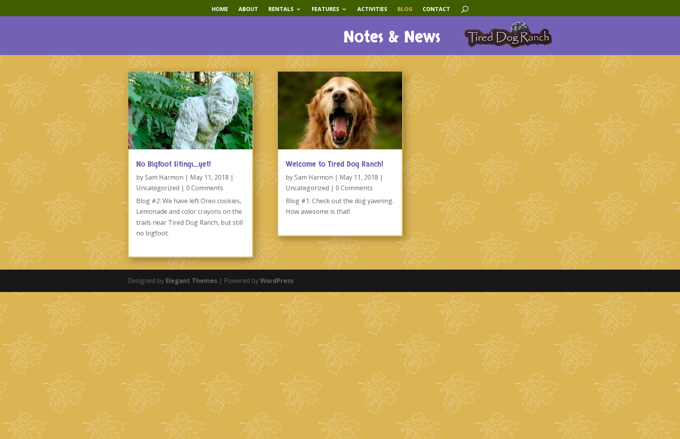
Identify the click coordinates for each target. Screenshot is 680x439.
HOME (220, 9)
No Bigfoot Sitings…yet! (173, 164)
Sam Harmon (164, 177)
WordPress (277, 280)
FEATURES (325, 9)
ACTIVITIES (372, 9)
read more (151, 243)
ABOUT (248, 9)
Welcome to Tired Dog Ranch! (334, 164)
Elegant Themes (191, 280)
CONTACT (436, 9)
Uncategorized (157, 188)
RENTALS (281, 9)
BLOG (404, 9)
